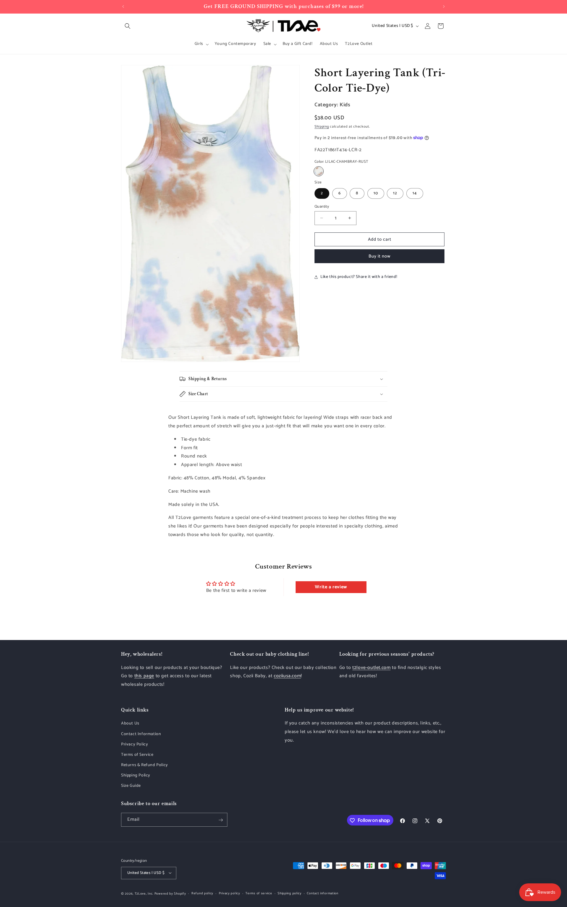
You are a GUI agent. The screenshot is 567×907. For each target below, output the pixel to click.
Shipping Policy (135, 775)
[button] (127, 25)
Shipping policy (290, 893)
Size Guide (131, 786)
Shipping (322, 126)
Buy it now (380, 256)
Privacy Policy (134, 744)
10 (376, 193)
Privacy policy (229, 893)
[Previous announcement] (123, 6)
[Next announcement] (443, 6)
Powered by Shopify (170, 893)
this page (144, 676)
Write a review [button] (331, 587)
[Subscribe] (220, 820)
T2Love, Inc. (144, 893)
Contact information (322, 893)
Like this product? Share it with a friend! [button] (358, 276)
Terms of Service (137, 754)
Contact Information (141, 734)
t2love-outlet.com (371, 667)
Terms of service (258, 893)
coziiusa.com (287, 676)
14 (415, 193)
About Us (130, 723)
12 (395, 193)
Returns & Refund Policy (144, 765)
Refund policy (202, 893)
